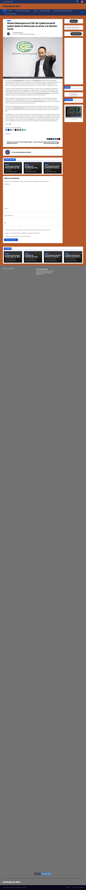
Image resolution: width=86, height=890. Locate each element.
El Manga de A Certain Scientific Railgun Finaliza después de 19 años (19, 142)
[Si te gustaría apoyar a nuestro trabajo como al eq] (40, 501)
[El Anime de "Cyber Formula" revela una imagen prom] (53, 782)
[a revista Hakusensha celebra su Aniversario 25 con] (46, 388)
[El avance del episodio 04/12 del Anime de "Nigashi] (40, 841)
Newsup (18, 887)
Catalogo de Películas (10, 13)
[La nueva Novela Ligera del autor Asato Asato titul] (46, 672)
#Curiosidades (27, 34)
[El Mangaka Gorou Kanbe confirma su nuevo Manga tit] (33, 670)
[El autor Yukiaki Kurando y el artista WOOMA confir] (40, 671)
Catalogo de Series (45, 10)
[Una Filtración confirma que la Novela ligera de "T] (53, 841)
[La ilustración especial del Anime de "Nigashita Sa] (33, 844)
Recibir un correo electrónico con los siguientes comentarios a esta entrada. (23, 233)
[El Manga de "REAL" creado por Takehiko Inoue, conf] (53, 702)
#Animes (21, 34)
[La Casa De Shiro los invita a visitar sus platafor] (53, 317)
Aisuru (35, 10)
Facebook (74, 887)
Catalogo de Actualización (22, 10)
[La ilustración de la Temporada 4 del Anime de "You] (53, 383)
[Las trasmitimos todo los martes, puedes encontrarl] (46, 294)
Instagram (68, 887)
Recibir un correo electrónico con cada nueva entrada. (18, 236)
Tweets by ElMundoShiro (8, 268)
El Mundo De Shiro (11, 6)
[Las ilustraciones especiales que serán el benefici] (33, 785)
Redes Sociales (80, 887)
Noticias (10, 10)
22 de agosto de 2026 (11, 258)
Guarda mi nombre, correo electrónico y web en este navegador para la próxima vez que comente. (28, 230)
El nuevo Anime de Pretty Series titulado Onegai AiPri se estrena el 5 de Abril (46, 142)
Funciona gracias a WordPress (8, 887)
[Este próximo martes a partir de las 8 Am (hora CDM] (40, 293)
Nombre (6, 208)
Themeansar (24, 887)
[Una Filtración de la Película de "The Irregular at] (46, 834)
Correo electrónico (8, 215)
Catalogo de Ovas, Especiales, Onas (62, 10)
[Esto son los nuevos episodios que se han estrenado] (33, 292)
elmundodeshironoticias (18, 32)
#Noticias (32, 34)
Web (5, 222)
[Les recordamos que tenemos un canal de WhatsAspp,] (33, 383)
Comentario (7, 184)
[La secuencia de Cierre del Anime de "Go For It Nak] (46, 789)
